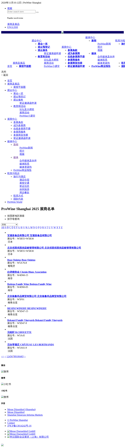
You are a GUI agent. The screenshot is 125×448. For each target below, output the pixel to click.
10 (17, 356)
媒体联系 (102, 59)
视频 (100, 50)
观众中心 (36, 40)
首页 (9, 66)
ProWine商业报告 (101, 66)
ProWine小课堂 (52, 66)
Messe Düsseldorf (16, 412)
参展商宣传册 (75, 63)
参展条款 (72, 50)
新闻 (93, 40)
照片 (100, 47)
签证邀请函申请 (52, 53)
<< (2, 356)
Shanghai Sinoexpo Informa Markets (25, 415)
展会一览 (43, 43)
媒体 (93, 53)
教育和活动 (44, 56)
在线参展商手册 (76, 56)
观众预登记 (44, 47)
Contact (11, 423)
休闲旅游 (24, 189)
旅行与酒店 (19, 176)
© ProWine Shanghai (17, 420)
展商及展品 (13, 24)
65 (22, 356)
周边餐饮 (24, 192)
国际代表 (18, 199)
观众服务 (43, 50)
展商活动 (49, 63)
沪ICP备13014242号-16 (19, 425)
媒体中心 (90, 37)
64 (20, 356)
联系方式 (18, 195)
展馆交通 (24, 183)
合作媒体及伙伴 (106, 56)
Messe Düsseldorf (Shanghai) (21, 409)
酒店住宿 (24, 179)
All (2, 227)
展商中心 (66, 47)
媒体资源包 (104, 63)
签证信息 (24, 186)
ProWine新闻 (104, 43)
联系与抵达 (13, 173)
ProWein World (14, 202)
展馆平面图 (25, 66)
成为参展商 (74, 53)
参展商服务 (74, 59)
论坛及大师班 (51, 59)
